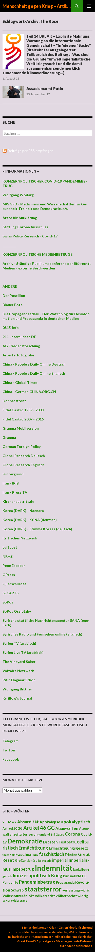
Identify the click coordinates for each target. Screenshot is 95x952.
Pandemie (10, 882)
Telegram (10, 741)
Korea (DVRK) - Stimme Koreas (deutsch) (37, 529)
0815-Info (11, 327)
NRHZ (8, 556)
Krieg (56, 875)
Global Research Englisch (23, 465)
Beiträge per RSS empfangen (30, 150)
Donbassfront (14, 401)
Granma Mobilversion (21, 428)
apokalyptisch (75, 821)
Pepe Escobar (14, 565)
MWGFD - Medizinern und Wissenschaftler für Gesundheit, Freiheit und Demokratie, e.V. (45, 206)
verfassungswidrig (75, 890)
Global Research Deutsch (24, 456)
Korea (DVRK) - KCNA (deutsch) (30, 520)
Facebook (11, 759)
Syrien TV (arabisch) (19, 643)
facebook (9, 854)
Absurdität (28, 821)
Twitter (9, 750)
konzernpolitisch (31, 875)
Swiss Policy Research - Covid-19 (30, 236)
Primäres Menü (89, 6)
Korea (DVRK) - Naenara (23, 510)
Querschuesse (14, 584)
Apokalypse (50, 822)
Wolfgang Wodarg (18, 195)
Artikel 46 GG (39, 828)
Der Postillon (14, 295)
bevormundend (39, 834)
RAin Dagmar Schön (19, 680)
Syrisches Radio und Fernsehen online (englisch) (42, 634)
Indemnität (53, 867)
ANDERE (10, 286)
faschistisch (51, 854)
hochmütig (44, 860)
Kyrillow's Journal (17, 698)
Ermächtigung (33, 848)
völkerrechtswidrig (72, 896)
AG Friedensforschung (21, 346)
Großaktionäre (26, 861)
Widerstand (19, 900)
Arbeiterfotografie (18, 355)
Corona (72, 834)
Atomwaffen (66, 828)
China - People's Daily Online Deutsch (34, 364)
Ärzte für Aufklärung (20, 218)
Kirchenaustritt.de (18, 501)
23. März (9, 822)
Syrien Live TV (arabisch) (23, 652)
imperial (60, 860)
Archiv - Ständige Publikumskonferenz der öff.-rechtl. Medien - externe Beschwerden (47, 265)
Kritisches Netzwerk (20, 538)
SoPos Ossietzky (17, 611)
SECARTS (10, 593)
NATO (81, 876)
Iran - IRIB (11, 483)
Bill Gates (57, 834)
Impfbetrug (22, 869)
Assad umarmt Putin (44, 88)
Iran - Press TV (15, 492)
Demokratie (24, 841)
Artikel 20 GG (13, 828)
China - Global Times (20, 382)
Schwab (17, 890)
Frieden (71, 855)
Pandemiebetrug (37, 882)
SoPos (8, 602)
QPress (9, 574)
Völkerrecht (45, 896)
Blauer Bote (13, 305)
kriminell (69, 876)
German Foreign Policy (22, 446)
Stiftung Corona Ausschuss (25, 227)
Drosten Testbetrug (61, 842)
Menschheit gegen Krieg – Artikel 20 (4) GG (37, 6)
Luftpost (10, 547)
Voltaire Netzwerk (18, 671)
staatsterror (43, 889)
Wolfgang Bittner (17, 689)
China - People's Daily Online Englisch (34, 373)
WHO (6, 900)
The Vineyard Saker (19, 661)
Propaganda (65, 882)
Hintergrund (13, 474)
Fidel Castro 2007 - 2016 (23, 419)
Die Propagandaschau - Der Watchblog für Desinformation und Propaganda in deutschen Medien (46, 316)
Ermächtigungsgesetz (68, 848)
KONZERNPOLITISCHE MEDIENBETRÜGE (37, 254)
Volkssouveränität (18, 896)
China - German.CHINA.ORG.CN (29, 391)
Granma (9, 437)
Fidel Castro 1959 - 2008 (23, 410)
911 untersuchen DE (19, 337)
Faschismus (26, 854)
